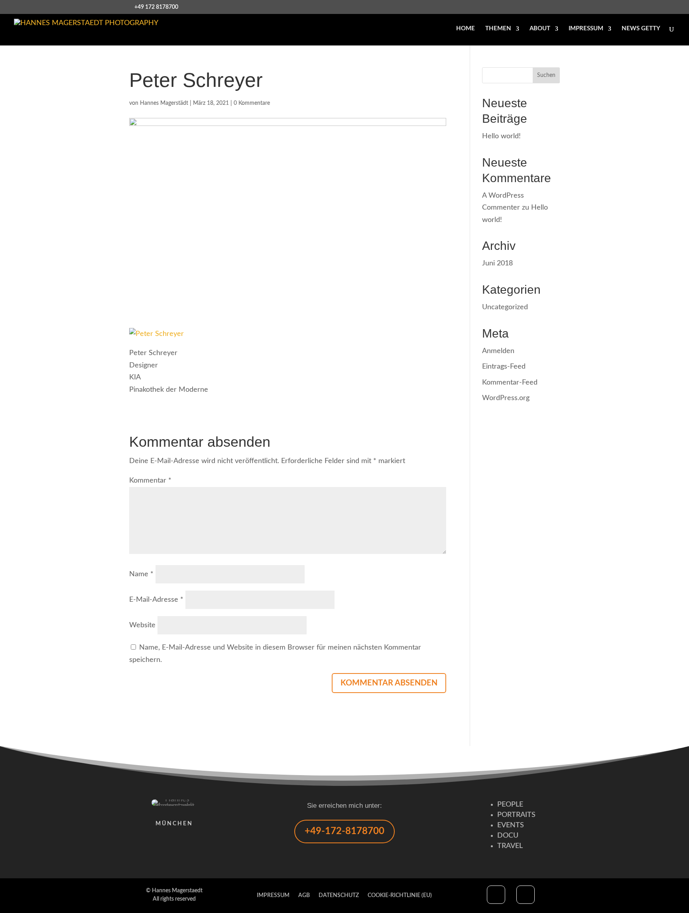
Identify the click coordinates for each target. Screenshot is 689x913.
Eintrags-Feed (504, 366)
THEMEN (498, 28)
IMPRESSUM (586, 28)
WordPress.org (506, 398)
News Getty (641, 28)
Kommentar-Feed (509, 382)
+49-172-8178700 (344, 831)
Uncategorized (505, 307)
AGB (304, 895)
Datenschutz (339, 895)
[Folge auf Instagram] (525, 895)
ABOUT (540, 28)
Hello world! (501, 136)
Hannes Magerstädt (164, 103)
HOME (465, 28)
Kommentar (150, 480)
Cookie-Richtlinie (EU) (400, 895)
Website (142, 625)
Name (141, 574)
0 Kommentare (252, 103)
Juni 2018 (497, 263)
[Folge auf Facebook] (496, 895)
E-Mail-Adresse (156, 599)
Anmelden (498, 351)
